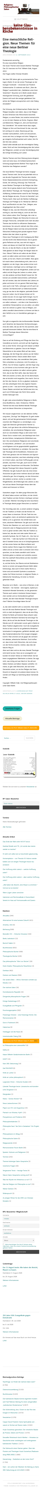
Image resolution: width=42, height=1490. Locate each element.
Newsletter (31, 787)
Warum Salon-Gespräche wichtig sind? (16, 1175)
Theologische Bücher (10, 956)
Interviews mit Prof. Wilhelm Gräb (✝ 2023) (18, 728)
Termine (5, 1157)
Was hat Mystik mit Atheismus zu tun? (16, 1180)
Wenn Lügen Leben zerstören (13, 893)
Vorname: (6, 1215)
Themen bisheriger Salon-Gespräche (15, 1161)
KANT (5, 1059)
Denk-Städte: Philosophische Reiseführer (17, 966)
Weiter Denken (26, 693)
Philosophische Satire (10, 1138)
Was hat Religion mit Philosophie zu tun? (17, 1184)
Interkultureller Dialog (10, 1036)
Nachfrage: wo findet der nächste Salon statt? (19, 1382)
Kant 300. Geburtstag (10, 1064)
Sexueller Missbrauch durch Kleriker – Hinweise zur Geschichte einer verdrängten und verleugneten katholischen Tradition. (20, 1441)
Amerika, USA (8, 925)
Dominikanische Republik (11, 992)
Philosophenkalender (10, 1122)
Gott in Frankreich (9, 1023)
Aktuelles (6, 916)
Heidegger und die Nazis (11, 1032)
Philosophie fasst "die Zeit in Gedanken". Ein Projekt (21, 1126)
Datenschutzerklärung (10, 1390)
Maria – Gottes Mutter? (11, 1099)
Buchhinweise (7, 948)
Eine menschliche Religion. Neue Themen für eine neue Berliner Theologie (19, 45)
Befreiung (6, 929)
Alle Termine (7, 827)
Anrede (5, 1237)
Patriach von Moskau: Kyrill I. (13, 1112)
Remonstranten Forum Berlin (13, 1148)
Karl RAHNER (8, 1068)
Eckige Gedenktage (10, 1001)
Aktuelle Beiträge (12, 719)
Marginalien (7, 1094)
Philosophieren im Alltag (11, 1134)
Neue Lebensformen (10, 1103)
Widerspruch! (7, 1193)
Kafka (5, 1050)
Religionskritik (7, 1143)
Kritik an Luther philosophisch (13, 1077)
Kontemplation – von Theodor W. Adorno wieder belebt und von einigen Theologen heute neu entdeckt (20, 862)
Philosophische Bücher (11, 952)
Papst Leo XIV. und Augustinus (13, 1108)
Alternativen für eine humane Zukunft (16, 920)
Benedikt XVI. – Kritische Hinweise (15, 934)
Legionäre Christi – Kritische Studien (15, 1082)
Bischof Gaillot (8, 943)
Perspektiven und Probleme (12, 1117)
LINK (5, 1286)
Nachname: (6, 1222)
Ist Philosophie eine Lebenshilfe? (14, 1045)
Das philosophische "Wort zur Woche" (16, 961)
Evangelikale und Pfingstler (12, 1006)
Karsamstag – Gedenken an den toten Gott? (18, 1459)
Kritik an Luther (8, 1073)
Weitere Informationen (11, 1280)
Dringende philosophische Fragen (14, 996)
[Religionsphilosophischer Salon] (21, 14)
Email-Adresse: (8, 1230)
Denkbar (6, 970)
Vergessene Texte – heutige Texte (15, 1170)
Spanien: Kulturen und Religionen (14, 1152)
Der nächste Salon (9, 987)
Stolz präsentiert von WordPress (21, 1483)
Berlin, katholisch (8, 938)
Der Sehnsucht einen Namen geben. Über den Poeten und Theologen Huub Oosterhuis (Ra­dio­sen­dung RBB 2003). (21, 1451)
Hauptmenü (22, 19)
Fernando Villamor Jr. (29, 1486)
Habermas (6, 1027)
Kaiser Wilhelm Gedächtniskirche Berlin (16, 1054)
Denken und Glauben (10, 975)
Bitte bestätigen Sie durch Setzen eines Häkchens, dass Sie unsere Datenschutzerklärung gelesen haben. (19, 1246)
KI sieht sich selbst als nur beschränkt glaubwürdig (20, 854)
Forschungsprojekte (10, 1010)
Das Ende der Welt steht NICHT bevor (16, 842)
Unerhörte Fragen (12, 709)
